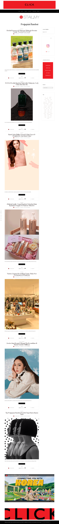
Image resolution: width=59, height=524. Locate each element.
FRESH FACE (29, 11)
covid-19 (50, 98)
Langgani (38, 11)
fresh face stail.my (50, 102)
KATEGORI (22, 11)
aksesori (50, 97)
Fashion (48, 99)
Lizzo (51, 108)
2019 (45, 97)
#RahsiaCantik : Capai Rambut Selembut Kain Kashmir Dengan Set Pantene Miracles (22, 205)
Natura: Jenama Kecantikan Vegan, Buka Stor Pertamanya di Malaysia (22, 274)
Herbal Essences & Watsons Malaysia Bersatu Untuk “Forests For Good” (22, 31)
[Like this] (24, 129)
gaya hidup (51, 103)
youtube (48, 118)
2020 (47, 97)
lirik (49, 108)
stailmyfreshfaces (49, 114)
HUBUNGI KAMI (34, 11)
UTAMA (19, 11)
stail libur (51, 113)
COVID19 (45, 99)
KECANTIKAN (21, 81)
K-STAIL (20, 341)
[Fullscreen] (53, 501)
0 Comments (21, 86)
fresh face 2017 (45, 102)
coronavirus (46, 98)
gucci (44, 104)
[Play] (5, 501)
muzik (51, 109)
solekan (45, 113)
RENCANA (26, 11)
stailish (48, 113)
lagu (44, 108)
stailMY (45, 114)
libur (46, 108)
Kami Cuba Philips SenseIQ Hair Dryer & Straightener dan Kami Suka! (21, 135)
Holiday (48, 104)
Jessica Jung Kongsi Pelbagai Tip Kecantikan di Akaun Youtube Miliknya (22, 344)
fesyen (51, 99)
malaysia (45, 109)
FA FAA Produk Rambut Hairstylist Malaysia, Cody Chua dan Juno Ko (21, 84)
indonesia (51, 104)
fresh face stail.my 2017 (46, 103)
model (48, 109)
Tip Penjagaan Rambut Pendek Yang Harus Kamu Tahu (22, 413)
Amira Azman (17, 86)
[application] (29, 488)
